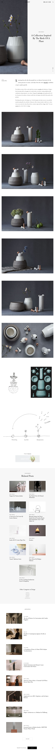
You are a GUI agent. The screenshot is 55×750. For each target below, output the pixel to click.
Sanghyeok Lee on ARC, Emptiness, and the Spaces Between (36, 696)
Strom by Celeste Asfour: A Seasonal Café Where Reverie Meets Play (35, 681)
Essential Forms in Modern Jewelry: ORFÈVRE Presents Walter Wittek (35, 728)
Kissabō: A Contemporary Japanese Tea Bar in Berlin (35, 634)
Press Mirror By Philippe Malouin (35, 559)
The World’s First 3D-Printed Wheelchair (36, 496)
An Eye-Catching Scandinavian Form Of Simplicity (26, 580)
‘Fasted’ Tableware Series (15, 559)
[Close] (52, 748)
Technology (27, 598)
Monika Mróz (4, 80)
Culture (27, 710)
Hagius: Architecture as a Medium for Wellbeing (35, 712)
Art (24, 616)
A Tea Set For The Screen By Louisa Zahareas (16, 517)
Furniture (27, 594)
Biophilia (46, 82)
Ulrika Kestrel (29, 453)
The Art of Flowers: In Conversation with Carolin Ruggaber (36, 619)
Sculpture (26, 616)
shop (29, 106)
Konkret (31, 540)
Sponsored (27, 663)
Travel (25, 710)
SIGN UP (32, 747)
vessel (27, 91)
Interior (27, 595)
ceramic (16, 106)
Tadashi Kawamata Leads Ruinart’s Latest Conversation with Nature (34, 665)
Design (40, 31)
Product (42, 31)
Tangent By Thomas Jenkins (16, 496)
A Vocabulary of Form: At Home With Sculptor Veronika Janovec (35, 650)
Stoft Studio (40, 93)
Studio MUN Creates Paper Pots (17, 540)
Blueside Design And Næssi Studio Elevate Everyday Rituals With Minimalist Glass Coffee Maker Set (36, 519)
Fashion (27, 592)
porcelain (40, 89)
